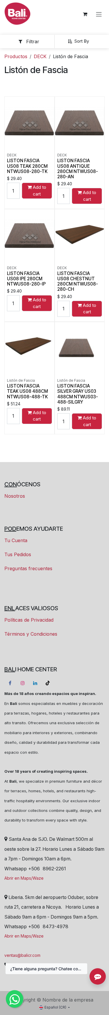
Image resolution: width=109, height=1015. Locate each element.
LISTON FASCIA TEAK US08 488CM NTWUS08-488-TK (27, 391)
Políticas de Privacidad (28, 620)
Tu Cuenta (15, 540)
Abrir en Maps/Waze (24, 878)
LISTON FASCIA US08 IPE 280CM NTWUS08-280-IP (26, 279)
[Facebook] (10, 683)
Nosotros (14, 496)
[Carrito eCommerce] (85, 14)
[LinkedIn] (35, 683)
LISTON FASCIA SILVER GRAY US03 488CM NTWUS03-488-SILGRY (77, 394)
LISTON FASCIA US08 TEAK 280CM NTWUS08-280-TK (27, 166)
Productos (15, 56)
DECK (40, 56)
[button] (81, 41)
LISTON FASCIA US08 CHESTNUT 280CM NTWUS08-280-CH (77, 281)
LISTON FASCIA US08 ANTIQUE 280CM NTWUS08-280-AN (77, 168)
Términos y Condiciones (30, 634)
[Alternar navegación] (99, 14)
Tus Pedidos (17, 554)
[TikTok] (47, 683)
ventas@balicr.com (22, 955)
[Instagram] (22, 683)
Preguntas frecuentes (28, 568)
